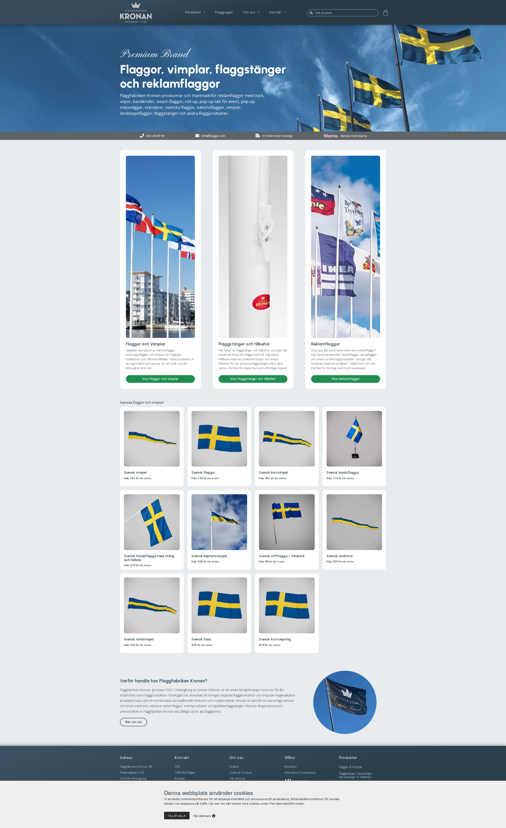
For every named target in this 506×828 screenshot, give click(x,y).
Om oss (249, 12)
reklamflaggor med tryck (240, 95)
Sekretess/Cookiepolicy (300, 772)
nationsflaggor (210, 107)
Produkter (193, 12)
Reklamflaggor (325, 343)
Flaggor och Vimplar (146, 343)
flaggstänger (166, 113)
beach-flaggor (170, 101)
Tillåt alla (177, 816)
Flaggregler (224, 12)
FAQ (177, 766)
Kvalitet (234, 766)
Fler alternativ (202, 816)
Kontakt (275, 12)
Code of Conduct (240, 772)
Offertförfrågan (185, 772)
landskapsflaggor (136, 113)
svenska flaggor (180, 107)
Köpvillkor (290, 766)
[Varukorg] (385, 12)
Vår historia (237, 778)
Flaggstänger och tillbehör (244, 343)
